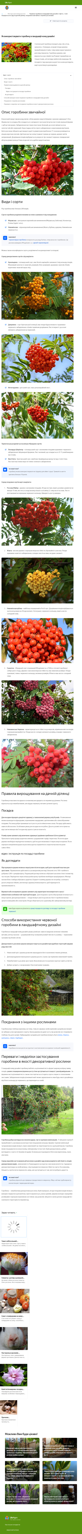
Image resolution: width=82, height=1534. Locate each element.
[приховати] (71, 75)
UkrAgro (7, 8)
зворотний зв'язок (12, 1530)
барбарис (19, 1038)
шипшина (5, 1038)
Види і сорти (8, 82)
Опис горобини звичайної (12, 79)
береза (66, 1035)
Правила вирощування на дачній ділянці (17, 85)
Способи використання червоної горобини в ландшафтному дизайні (26, 98)
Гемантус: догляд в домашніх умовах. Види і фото (12, 1278)
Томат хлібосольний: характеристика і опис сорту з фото (13, 1241)
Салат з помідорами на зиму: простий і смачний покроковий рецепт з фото (13, 1316)
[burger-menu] (76, 7)
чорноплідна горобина (17, 240)
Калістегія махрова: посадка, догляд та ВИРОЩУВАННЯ (12, 1389)
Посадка (7, 88)
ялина (60, 1035)
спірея (12, 1038)
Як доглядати (9, 94)
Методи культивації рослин (17, 14)
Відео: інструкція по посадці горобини (18, 91)
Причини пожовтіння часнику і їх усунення (6, 1417)
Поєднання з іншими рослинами (14, 101)
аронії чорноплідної (41, 243)
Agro (8, 3)
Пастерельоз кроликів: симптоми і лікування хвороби (13, 1353)
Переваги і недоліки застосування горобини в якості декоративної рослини (29, 104)
